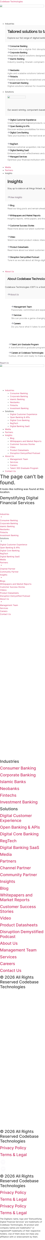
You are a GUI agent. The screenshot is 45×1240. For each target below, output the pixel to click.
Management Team (19, 459)
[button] (25, 23)
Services (14, 462)
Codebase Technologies (11, 1)
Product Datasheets (19, 450)
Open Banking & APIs (20, 417)
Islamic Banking (17, 399)
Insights (8, 435)
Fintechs (14, 405)
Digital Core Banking (20, 420)
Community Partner (18, 874)
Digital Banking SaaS (20, 426)
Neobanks (15, 402)
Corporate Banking (19, 396)
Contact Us (10, 471)
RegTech (14, 423)
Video (13, 447)
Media (8, 429)
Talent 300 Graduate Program (24, 468)
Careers (13, 465)
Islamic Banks (13, 781)
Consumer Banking (19, 393)
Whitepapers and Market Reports (25, 441)
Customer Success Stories (22, 444)
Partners (9, 432)
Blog (12, 438)
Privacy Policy (13, 1147)
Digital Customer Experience (23, 414)
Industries (9, 390)
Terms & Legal (13, 1154)
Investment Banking (19, 408)
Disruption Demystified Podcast (25, 453)
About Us (9, 456)
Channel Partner (15, 867)
